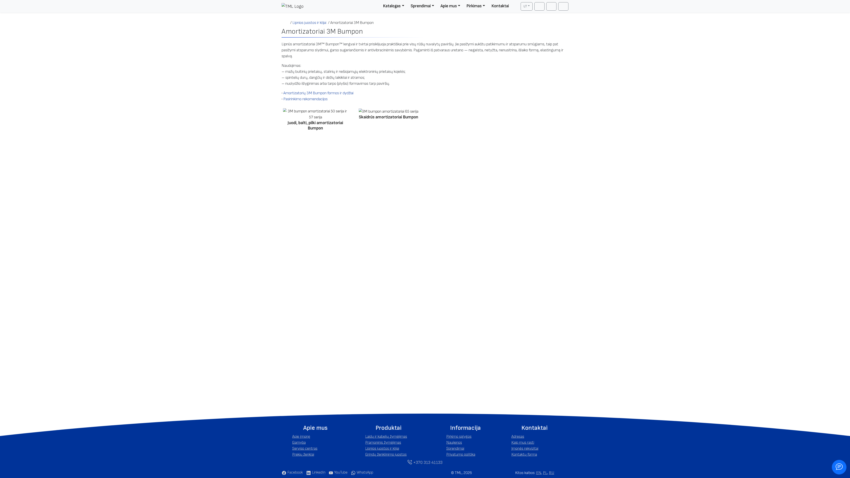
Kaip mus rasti (522, 442)
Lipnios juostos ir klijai (382, 448)
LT (525, 6)
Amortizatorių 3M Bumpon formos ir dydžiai (318, 93)
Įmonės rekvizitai (524, 448)
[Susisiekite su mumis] (839, 467)
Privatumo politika (460, 454)
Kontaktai (500, 6)
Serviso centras (304, 448)
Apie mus (448, 6)
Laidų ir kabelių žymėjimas (386, 436)
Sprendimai (421, 6)
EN (538, 472)
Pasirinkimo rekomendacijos (305, 99)
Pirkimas (474, 6)
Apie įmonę (301, 436)
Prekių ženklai (303, 454)
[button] (315, 428)
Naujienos (454, 442)
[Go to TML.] (285, 22)
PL (545, 472)
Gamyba (299, 442)
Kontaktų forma (524, 454)
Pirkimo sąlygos (458, 436)
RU (551, 472)
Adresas (517, 436)
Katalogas (392, 6)
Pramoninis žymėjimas (383, 442)
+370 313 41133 (427, 462)
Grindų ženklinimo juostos (386, 454)
